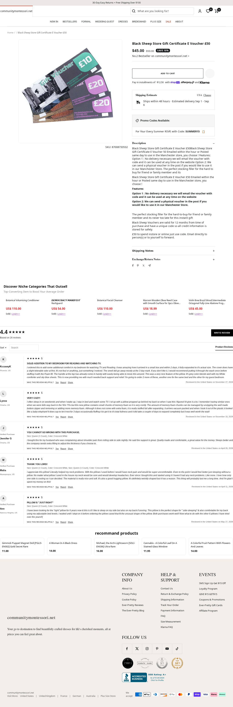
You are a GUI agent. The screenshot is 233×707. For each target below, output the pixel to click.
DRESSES (123, 21)
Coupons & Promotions (212, 599)
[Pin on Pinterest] (138, 265)
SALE (168, 21)
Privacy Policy (129, 594)
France (63, 696)
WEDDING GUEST (104, 21)
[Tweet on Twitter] (143, 265)
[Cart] (216, 11)
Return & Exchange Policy (175, 594)
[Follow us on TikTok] (177, 649)
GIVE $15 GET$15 (208, 594)
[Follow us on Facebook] (127, 649)
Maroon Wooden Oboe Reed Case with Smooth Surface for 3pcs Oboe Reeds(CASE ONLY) (161, 302)
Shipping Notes (142, 250)
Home (10, 32)
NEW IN (54, 21)
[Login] (200, 11)
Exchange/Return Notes (146, 259)
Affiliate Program (208, 610)
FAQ (163, 616)
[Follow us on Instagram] (147, 649)
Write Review (222, 333)
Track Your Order (170, 605)
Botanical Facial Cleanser (110, 300)
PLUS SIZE (155, 21)
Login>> (16, 313)
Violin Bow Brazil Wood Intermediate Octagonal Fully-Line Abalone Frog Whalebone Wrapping (207, 302)
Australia (90, 696)
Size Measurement (171, 621)
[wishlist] (208, 11)
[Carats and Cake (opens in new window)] (145, 663)
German (77, 696)
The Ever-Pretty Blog (133, 610)
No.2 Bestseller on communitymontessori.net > (160, 56)
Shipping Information (172, 599)
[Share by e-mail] (149, 265)
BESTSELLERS (70, 21)
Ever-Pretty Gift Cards (210, 605)
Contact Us (167, 588)
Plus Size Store (108, 696)
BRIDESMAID (139, 21)
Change (207, 95)
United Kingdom (47, 696)
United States (27, 696)
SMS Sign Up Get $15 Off (212, 583)
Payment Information (172, 610)
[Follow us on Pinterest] (157, 649)
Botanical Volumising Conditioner (22, 300)
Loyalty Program (208, 588)
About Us (127, 588)
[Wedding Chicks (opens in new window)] (128, 663)
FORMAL (86, 21)
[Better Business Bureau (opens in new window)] (144, 677)
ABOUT (179, 21)
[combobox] (165, 11)
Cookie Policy (129, 599)
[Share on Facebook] (133, 265)
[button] (210, 73)
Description (139, 143)
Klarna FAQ (167, 627)
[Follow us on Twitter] (137, 649)
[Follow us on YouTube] (167, 649)
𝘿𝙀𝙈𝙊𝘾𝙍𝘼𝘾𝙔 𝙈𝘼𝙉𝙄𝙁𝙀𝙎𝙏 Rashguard (66, 302)
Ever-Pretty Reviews (132, 605)
